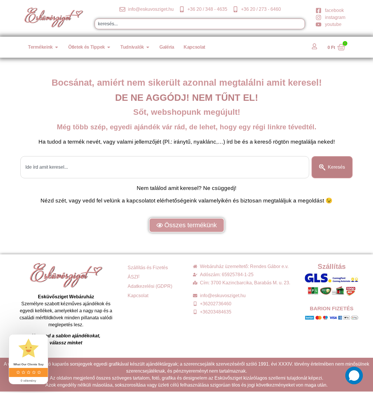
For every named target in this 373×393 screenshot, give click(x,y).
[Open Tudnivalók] (147, 47)
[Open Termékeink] (56, 47)
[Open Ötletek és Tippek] (108, 47)
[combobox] (200, 24)
